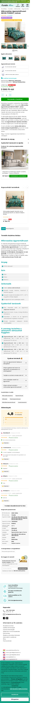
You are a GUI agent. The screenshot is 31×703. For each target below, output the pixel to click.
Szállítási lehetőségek (9, 78)
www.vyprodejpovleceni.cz (13, 652)
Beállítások (15, 694)
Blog (4, 639)
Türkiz (16, 513)
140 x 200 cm (15, 534)
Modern (14, 523)
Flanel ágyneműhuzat (15, 398)
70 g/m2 (14, 515)
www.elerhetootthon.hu (12, 650)
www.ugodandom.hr (11, 659)
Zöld (13, 513)
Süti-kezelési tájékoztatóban (19, 689)
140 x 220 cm (22, 534)
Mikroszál (14, 528)
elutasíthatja (15, 685)
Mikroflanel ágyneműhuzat (8, 402)
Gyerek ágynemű (22, 402)
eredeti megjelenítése (17, 435)
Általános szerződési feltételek (11, 635)
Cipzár (13, 537)
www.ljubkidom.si (10, 657)
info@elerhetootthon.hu (13, 614)
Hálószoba (4, 398)
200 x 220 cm (15, 535)
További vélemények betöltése (15, 506)
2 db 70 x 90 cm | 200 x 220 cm (19, 519)
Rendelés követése (8, 625)
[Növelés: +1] (10, 95)
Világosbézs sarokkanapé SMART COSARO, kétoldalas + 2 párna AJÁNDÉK (14, 172)
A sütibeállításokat (16, 682)
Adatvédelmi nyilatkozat (9, 637)
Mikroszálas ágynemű (7, 395)
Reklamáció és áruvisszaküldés (11, 631)
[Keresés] (17, 4)
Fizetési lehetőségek (9, 629)
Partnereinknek (7, 641)
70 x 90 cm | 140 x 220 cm (19, 517)
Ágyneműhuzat (19, 395)
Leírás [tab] (3, 228)
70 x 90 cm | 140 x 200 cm (18, 516)
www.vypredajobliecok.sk (13, 654)
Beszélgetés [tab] (10, 228)
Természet (14, 521)
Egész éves (14, 539)
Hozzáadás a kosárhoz (14, 99)
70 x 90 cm (14, 530)
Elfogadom (15, 699)
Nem (13, 541)
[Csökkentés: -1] (2, 95)
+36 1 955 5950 (10, 610)
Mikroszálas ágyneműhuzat (8, 551)
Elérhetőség (6, 633)
